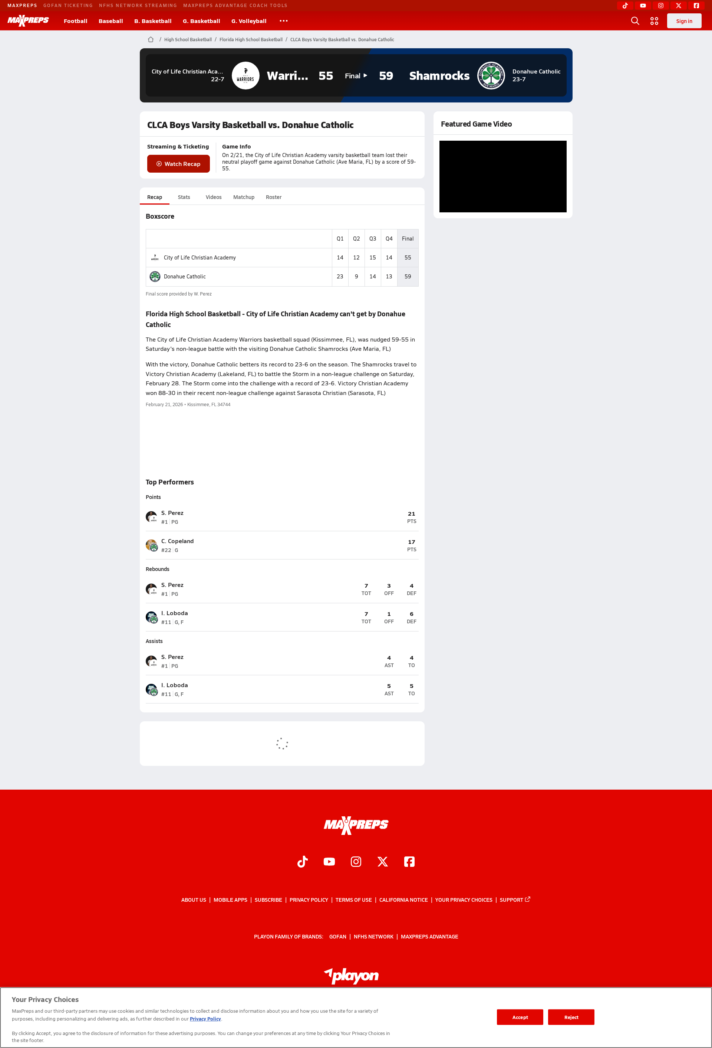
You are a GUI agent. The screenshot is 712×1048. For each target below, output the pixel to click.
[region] (356, 1017)
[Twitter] (678, 5)
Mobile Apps (230, 899)
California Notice (403, 899)
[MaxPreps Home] (28, 21)
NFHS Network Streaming (138, 5)
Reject (571, 1017)
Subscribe (268, 899)
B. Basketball (153, 20)
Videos (214, 196)
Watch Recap (183, 163)
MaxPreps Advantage (429, 936)
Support (511, 899)
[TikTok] (625, 5)
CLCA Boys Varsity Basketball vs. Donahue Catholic (342, 39)
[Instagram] (661, 5)
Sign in (684, 21)
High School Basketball (188, 39)
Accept (520, 1017)
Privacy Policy (309, 899)
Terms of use (354, 899)
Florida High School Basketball (251, 39)
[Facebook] (696, 5)
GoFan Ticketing (68, 5)
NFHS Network (373, 936)
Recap (154, 196)
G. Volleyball (249, 20)
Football (76, 20)
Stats (184, 196)
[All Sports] (283, 20)
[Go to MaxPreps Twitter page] (383, 862)
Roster (273, 196)
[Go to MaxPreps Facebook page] (409, 862)
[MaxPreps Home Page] (150, 39)
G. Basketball (201, 20)
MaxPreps (22, 5)
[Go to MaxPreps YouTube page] (329, 862)
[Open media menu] (654, 20)
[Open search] (635, 20)
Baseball (111, 20)
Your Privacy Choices (463, 899)
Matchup (243, 196)
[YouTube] (643, 5)
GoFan (337, 936)
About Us (193, 899)
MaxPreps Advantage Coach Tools (235, 5)
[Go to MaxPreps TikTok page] (303, 862)
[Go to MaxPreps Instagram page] (356, 862)
